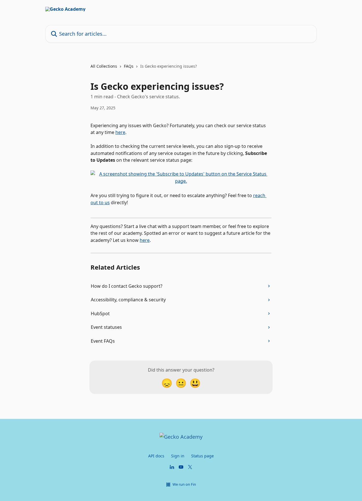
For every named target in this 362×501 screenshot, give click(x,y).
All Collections (103, 66)
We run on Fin (184, 484)
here (120, 132)
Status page (202, 456)
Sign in (177, 456)
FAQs (128, 66)
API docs (156, 456)
